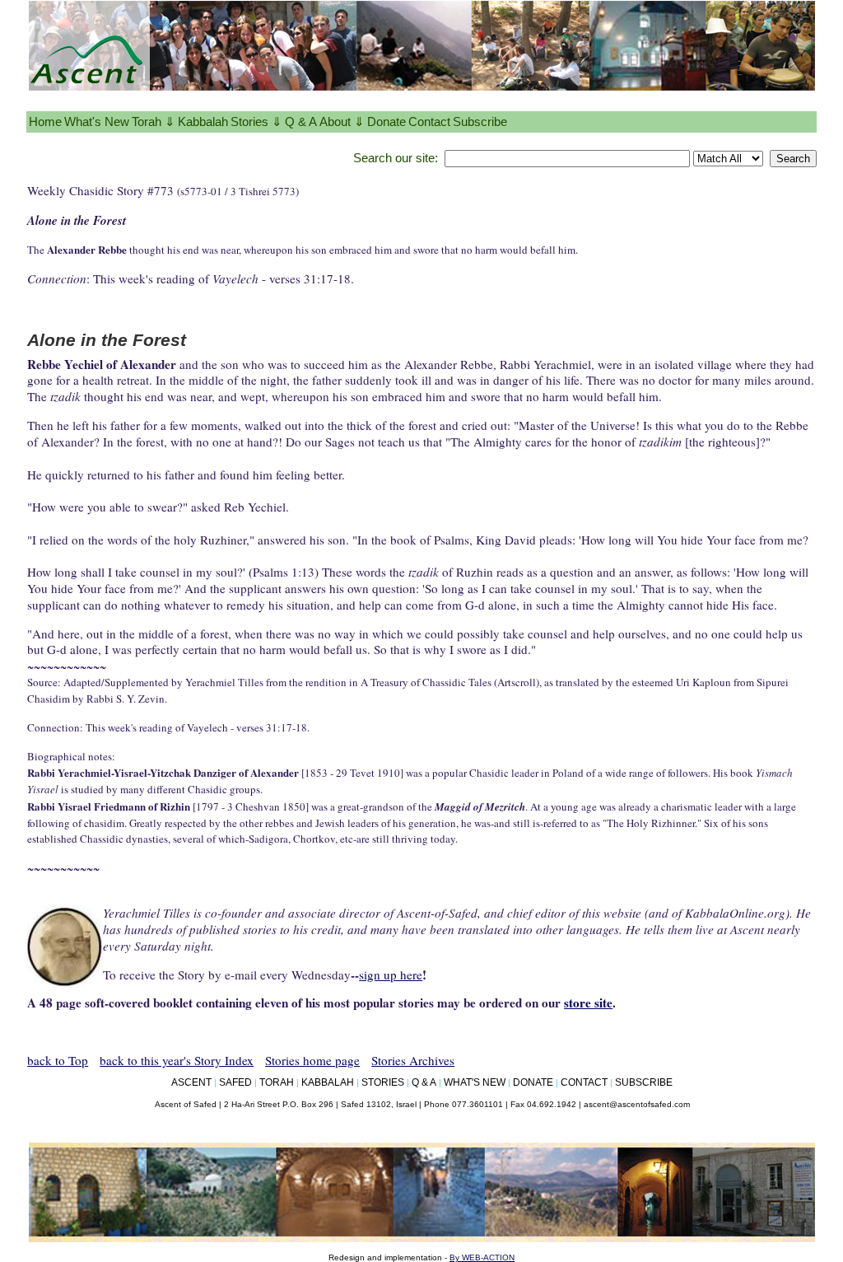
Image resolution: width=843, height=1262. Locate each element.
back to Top (57, 1060)
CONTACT (584, 1082)
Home (45, 122)
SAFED (235, 1082)
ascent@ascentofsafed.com (637, 1104)
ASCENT (191, 1082)
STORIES (382, 1082)
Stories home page (312, 1060)
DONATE (533, 1082)
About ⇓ (342, 122)
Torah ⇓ (153, 122)
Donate (386, 122)
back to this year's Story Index (177, 1060)
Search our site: (395, 158)
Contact (429, 122)
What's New (96, 122)
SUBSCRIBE (644, 1082)
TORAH (276, 1082)
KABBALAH (327, 1082)
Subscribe (480, 122)
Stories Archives (412, 1060)
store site (588, 1002)
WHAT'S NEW (474, 1082)
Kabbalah (203, 122)
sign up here (390, 974)
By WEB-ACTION (482, 1257)
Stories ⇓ (256, 122)
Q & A (301, 122)
